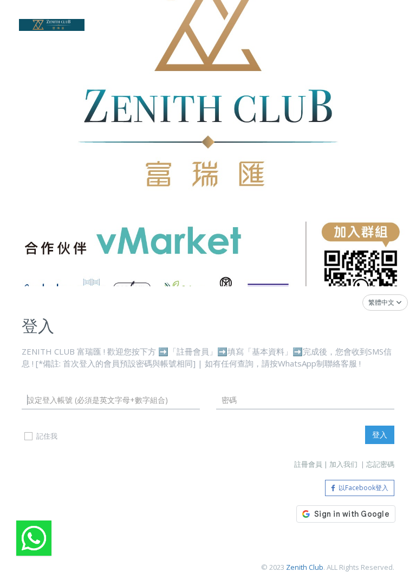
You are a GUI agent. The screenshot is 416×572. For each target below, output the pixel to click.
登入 (379, 434)
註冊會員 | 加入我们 (326, 464)
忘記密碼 (380, 464)
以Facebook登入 (361, 487)
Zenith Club (304, 567)
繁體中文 (382, 302)
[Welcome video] (33, 538)
